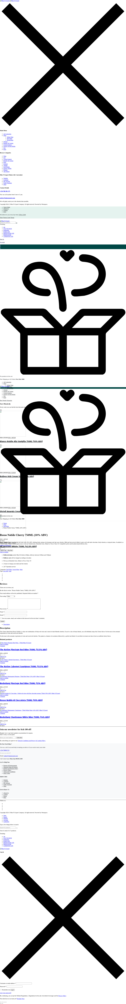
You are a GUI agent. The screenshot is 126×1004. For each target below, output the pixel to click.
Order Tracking (7, 183)
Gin (4, 148)
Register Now (21, 998)
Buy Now (10, 550)
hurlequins (6, 230)
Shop (4, 184)
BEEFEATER (7, 235)
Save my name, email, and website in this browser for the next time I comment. (23, 618)
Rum (4, 149)
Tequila (5, 165)
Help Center (6, 773)
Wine (4, 135)
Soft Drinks (6, 167)
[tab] (64, 624)
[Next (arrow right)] (2, 1003)
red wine (5, 571)
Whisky (5, 141)
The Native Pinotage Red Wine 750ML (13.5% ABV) (23, 649)
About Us (6, 208)
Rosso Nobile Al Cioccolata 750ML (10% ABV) (21, 700)
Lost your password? (5, 993)
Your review (4, 609)
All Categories (7, 134)
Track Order (6, 207)
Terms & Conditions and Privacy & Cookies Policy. (32, 740)
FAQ (4, 212)
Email (2, 615)
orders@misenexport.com (7, 198)
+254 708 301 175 (5, 191)
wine (10, 571)
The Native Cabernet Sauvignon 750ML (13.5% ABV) (24, 666)
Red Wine (9, 138)
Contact (5, 210)
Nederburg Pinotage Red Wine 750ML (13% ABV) (22, 683)
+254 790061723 (4, 750)
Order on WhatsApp (5, 545)
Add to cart (3, 550)
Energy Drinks (7, 168)
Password (3, 986)
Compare (5, 180)
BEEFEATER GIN (8, 233)
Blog (4, 797)
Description (6, 624)
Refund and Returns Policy (10, 768)
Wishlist (5, 178)
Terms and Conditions (9, 771)
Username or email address (8, 983)
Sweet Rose (10, 140)
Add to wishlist (4, 552)
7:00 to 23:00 (22, 214)
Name (2, 612)
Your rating (3, 596)
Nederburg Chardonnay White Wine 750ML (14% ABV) (25, 717)
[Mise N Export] (9, 0)
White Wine (10, 137)
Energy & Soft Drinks (9, 146)
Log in (12, 990)
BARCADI (6, 232)
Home (5, 523)
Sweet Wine (16, 569)
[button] (63, 248)
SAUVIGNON (7, 228)
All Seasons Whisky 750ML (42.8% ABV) (18, 546)
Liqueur (5, 164)
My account (6, 181)
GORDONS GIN (8, 236)
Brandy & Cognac (8, 143)
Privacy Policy (7, 770)
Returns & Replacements (10, 765)
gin (4, 227)
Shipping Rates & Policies (10, 767)
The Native (6, 171)
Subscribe (19, 737)
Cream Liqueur (7, 145)
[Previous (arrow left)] (0, 1003)
